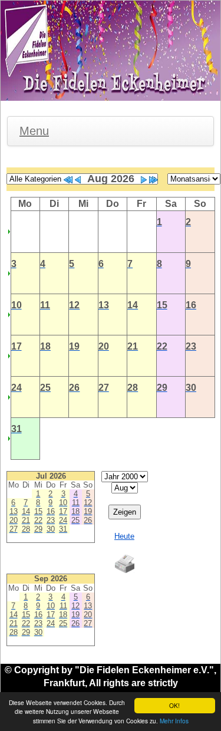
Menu (34, 130)
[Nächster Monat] (144, 180)
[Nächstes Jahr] (153, 180)
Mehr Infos (174, 720)
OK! (174, 705)
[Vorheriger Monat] (78, 180)
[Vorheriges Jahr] (68, 180)
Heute (124, 536)
